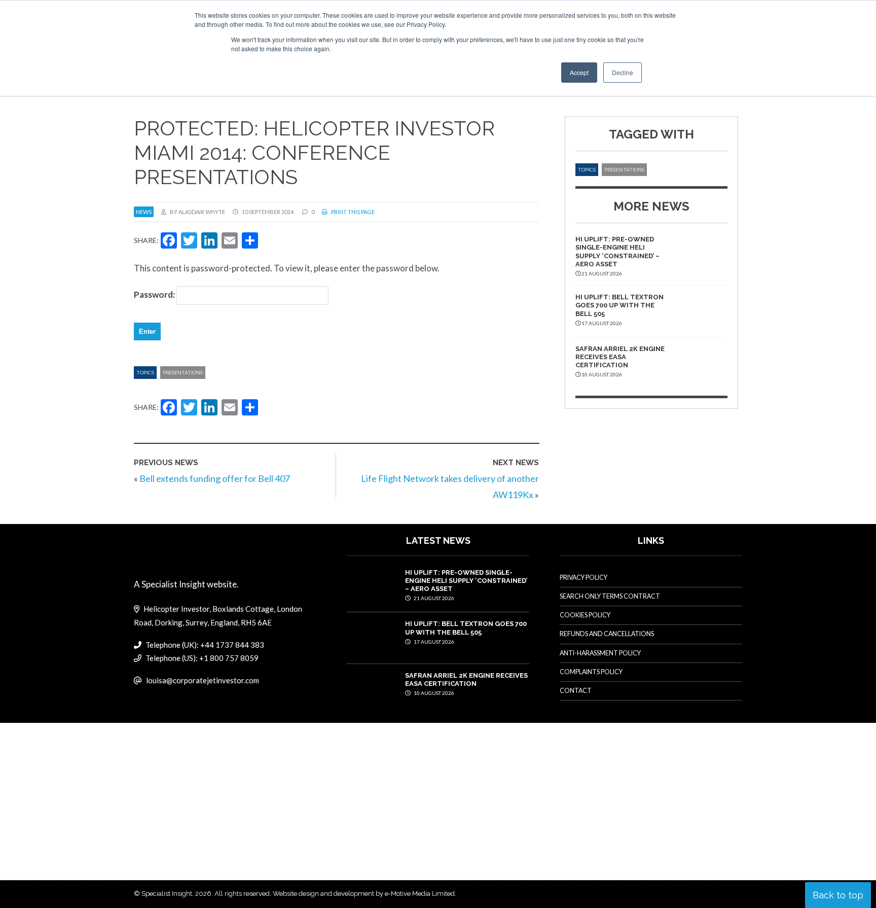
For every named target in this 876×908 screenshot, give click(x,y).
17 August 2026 (433, 642)
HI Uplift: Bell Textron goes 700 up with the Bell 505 (619, 305)
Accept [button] (579, 72)
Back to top (838, 895)
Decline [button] (622, 72)
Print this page (352, 211)
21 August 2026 (433, 598)
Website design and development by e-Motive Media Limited (364, 893)
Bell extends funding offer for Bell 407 (214, 478)
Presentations (183, 372)
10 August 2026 (433, 693)
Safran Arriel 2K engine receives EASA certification (620, 357)
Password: (155, 294)
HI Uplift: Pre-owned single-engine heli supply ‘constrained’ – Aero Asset (617, 251)
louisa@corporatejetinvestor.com (202, 680)
